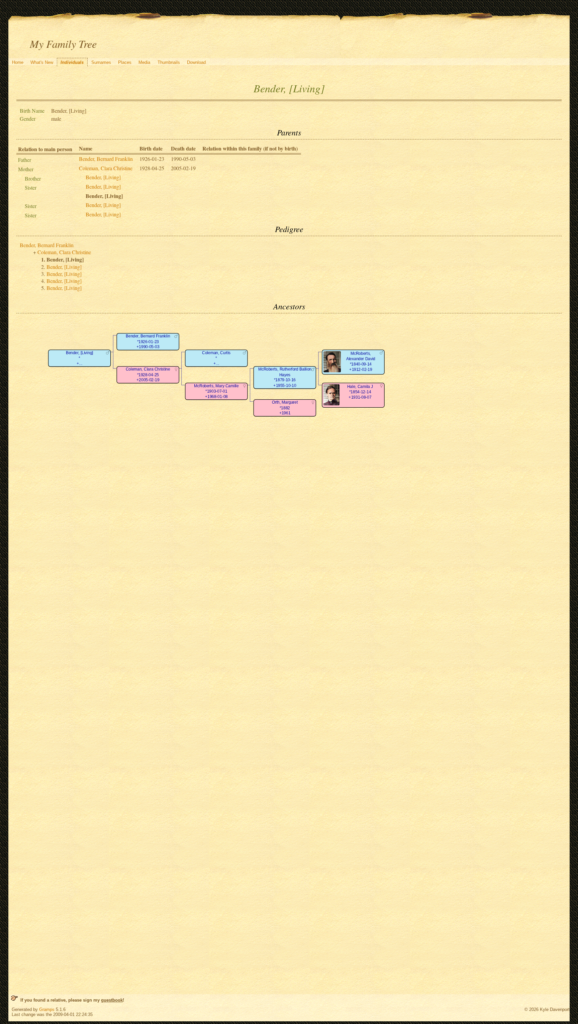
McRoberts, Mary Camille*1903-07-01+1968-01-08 (216, 391)
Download (196, 62)
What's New (41, 62)
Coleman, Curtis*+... (216, 358)
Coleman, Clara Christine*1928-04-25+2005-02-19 (148, 375)
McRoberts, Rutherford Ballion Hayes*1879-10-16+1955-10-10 (284, 377)
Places (124, 62)
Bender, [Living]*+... (79, 358)
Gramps (47, 1009)
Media (144, 62)
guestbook (112, 1000)
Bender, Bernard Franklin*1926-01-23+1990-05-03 (148, 341)
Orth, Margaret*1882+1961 (285, 408)
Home (17, 62)
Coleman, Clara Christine (105, 168)
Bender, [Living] (103, 177)
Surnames (101, 62)
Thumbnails (169, 62)
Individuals (72, 62)
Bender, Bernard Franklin (106, 158)
